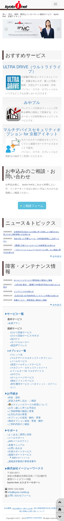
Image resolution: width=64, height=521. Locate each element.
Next (58, 29)
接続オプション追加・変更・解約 (26, 420)
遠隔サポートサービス (20, 454)
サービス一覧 (15, 314)
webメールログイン (19, 440)
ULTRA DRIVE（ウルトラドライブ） (32, 69)
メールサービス (19, 361)
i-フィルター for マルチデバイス (27, 370)
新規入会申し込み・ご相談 (22, 400)
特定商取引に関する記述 (22, 508)
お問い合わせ (15, 448)
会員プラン (14, 323)
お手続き (12, 393)
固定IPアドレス (19, 345)
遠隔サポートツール (21, 457)
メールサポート (17, 437)
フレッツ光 (16, 354)
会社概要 (7, 508)
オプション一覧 (17, 350)
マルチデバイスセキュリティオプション (31, 357)
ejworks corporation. (34, 517)
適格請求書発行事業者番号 (22, 461)
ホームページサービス (22, 377)
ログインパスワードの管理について (29, 404)
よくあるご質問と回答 (20, 434)
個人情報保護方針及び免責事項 (46, 508)
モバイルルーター (20, 342)
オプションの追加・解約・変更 (25, 417)
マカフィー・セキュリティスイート (29, 367)
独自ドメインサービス (22, 380)
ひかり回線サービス (21, 332)
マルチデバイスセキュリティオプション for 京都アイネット (32, 131)
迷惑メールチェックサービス (26, 364)
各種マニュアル (17, 444)
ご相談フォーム (33, 205)
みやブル (32, 102)
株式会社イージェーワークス (25, 468)
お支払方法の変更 (18, 414)
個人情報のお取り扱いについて (32, 511)
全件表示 (57, 256)
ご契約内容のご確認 (19, 424)
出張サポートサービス (20, 451)
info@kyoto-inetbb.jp (18, 492)
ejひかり (15, 338)
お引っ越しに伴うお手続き (22, 407)
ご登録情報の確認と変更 (21, 411)
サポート (12, 430)
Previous (5, 29)
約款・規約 (14, 397)
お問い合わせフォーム (19, 495)
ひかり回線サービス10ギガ (25, 335)
